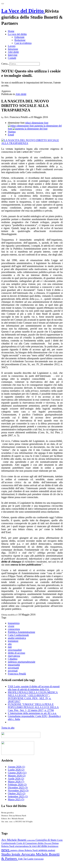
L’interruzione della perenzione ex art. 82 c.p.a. (32, 713)
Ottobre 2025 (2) (16, 793)
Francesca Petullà (17, 673)
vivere (11, 626)
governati (13, 670)
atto (10, 644)
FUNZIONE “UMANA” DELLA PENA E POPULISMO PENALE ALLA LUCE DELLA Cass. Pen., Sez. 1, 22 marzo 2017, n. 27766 (33, 707)
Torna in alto (7, 727)
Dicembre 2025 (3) (18, 787)
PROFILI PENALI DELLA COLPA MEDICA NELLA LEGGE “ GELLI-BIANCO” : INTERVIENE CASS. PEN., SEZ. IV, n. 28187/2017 (33, 697)
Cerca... (5, 63)
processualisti (15, 649)
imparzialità (14, 664)
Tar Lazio (28, 858)
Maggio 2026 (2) (16, 775)
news (5, 850)
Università (38, 859)
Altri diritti (13, 52)
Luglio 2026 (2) (16, 769)
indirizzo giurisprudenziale (21, 661)
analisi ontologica (17, 638)
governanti (13, 667)
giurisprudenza (22, 846)
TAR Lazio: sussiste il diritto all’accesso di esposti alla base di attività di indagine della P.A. (34, 688)
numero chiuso (17, 850)
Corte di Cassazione (27, 843)
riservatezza (14, 655)
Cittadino (12, 658)
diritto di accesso (16, 652)
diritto (41, 843)
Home (11, 31)
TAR (20, 859)
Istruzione (13, 49)
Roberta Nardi (31, 850)
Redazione (19, 40)
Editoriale (19, 37)
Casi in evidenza (23, 43)
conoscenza (14, 629)
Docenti (48, 843)
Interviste (12, 55)
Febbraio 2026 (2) (17, 784)
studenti (51, 850)
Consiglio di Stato (46, 840)
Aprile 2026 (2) (16, 778)
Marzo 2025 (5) (16, 799)
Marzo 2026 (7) (16, 781)
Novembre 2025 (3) (18, 790)
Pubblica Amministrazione (21, 632)
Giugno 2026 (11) (17, 772)
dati (10, 647)
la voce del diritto (38, 846)
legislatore (13, 641)
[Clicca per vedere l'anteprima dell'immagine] (32, 143)
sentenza (43, 850)
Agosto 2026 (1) (16, 766)
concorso (31, 840)
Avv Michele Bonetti (14, 840)
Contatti (12, 58)
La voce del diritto (17, 34)
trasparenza (14, 623)
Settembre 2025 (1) (18, 796)
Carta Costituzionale (18, 635)
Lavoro (11, 46)
